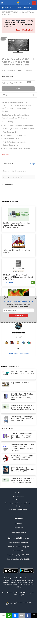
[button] (18, 301)
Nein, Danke (18, 318)
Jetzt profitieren (18, 315)
